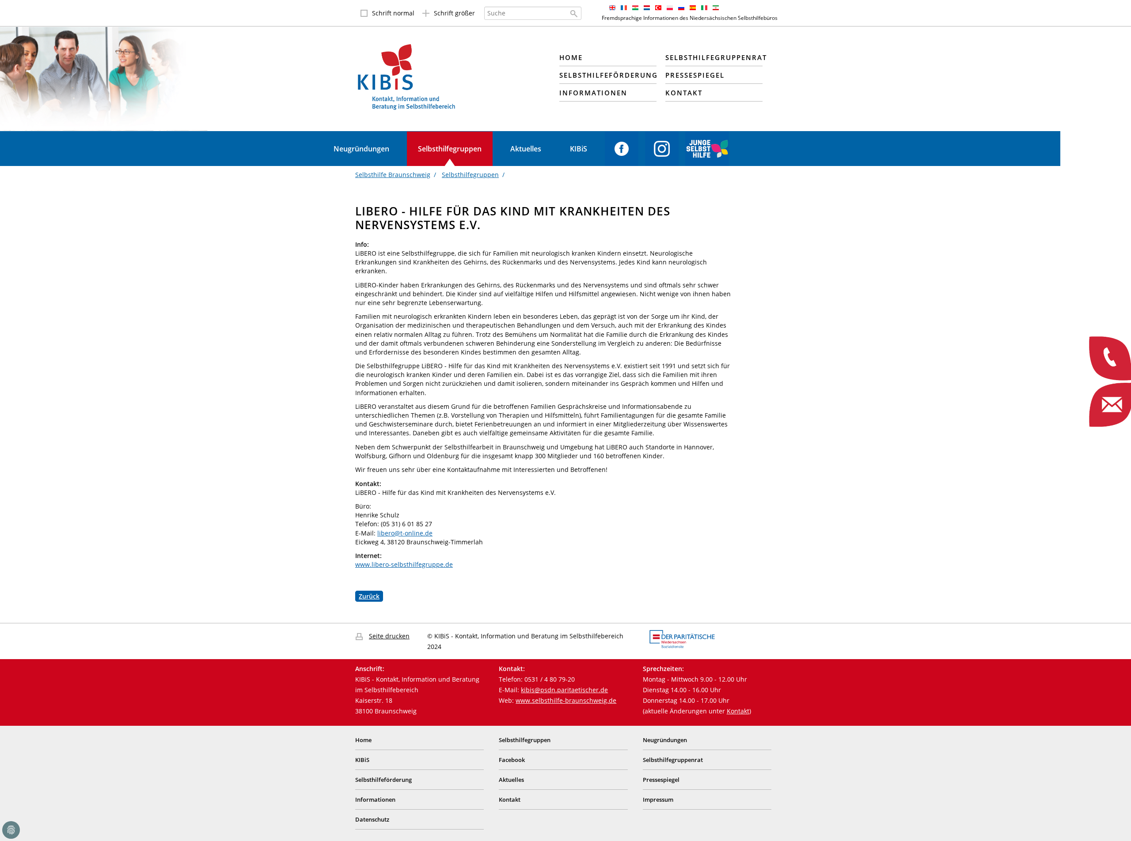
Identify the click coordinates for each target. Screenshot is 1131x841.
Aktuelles (525, 149)
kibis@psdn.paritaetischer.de (564, 690)
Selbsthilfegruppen (450, 149)
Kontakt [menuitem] (683, 92)
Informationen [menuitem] (593, 92)
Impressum (658, 799)
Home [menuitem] (571, 57)
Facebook (621, 149)
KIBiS (578, 149)
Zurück (369, 596)
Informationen (375, 799)
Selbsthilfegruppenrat (673, 760)
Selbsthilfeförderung (383, 780)
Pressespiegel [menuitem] (695, 75)
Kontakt (738, 711)
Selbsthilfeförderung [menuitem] (608, 75)
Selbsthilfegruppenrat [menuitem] (714, 57)
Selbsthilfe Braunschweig (392, 174)
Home (363, 740)
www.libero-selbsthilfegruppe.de (404, 564)
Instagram (662, 149)
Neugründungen (361, 149)
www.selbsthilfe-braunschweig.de (566, 700)
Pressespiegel (661, 780)
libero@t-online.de (405, 533)
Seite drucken (389, 636)
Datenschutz (372, 819)
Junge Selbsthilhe (707, 149)
